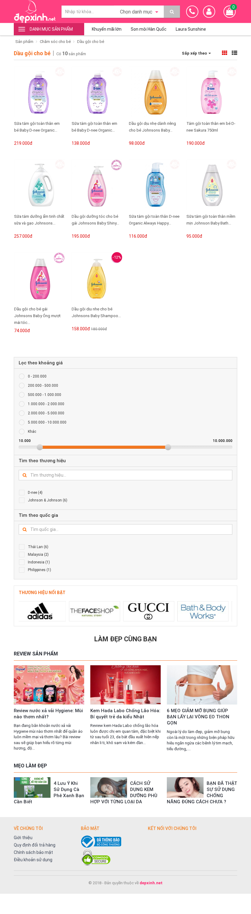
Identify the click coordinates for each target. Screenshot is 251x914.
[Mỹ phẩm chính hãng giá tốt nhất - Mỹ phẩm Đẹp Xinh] (34, 11)
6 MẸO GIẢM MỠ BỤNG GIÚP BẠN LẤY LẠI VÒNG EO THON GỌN (198, 717)
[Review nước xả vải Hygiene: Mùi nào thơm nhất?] (49, 685)
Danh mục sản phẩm (51, 29)
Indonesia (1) (39, 562)
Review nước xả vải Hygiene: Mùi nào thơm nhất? (48, 714)
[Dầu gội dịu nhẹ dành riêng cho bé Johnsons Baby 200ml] (154, 92)
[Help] (172, 12)
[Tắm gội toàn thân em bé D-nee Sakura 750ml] (211, 92)
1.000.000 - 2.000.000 (46, 404)
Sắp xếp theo (195, 53)
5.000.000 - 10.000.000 (47, 422)
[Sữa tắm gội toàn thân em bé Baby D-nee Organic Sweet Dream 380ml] (97, 92)
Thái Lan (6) (38, 547)
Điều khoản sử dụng (33, 859)
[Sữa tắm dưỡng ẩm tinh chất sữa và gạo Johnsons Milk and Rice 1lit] (39, 184)
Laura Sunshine (191, 29)
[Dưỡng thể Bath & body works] (158, 611)
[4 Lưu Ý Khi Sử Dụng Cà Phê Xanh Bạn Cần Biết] (32, 787)
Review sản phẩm (36, 654)
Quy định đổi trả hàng (34, 845)
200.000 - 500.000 (43, 385)
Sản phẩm (24, 41)
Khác (32, 431)
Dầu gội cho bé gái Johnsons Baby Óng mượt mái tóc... (37, 316)
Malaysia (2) (38, 554)
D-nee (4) (35, 492)
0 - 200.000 (37, 376)
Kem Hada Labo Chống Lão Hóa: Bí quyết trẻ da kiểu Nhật (125, 714)
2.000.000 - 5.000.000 (46, 413)
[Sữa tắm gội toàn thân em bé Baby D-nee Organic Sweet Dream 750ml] (39, 92)
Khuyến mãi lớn (107, 29)
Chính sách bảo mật (33, 852)
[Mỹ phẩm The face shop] (49, 611)
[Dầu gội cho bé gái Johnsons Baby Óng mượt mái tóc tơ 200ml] (39, 277)
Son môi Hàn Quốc (149, 29)
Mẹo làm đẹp (30, 766)
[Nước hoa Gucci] (103, 611)
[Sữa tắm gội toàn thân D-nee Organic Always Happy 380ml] (154, 184)
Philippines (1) (39, 570)
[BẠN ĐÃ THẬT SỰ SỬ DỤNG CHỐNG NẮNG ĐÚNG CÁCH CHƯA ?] (185, 787)
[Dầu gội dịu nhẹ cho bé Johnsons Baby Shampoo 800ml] (97, 277)
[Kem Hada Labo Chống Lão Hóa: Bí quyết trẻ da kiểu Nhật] (125, 685)
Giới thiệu (23, 837)
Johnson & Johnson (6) (47, 500)
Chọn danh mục (137, 12)
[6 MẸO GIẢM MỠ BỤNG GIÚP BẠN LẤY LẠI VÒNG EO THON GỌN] (202, 685)
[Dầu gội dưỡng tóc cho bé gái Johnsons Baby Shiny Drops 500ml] (97, 184)
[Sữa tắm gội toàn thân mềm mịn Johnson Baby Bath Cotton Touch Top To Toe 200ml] (211, 184)
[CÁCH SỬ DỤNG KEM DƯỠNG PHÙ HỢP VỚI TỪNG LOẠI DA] (108, 787)
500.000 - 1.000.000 (44, 395)
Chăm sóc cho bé (55, 41)
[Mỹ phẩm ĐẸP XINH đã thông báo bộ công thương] (111, 841)
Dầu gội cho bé (90, 41)
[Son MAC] (212, 611)
